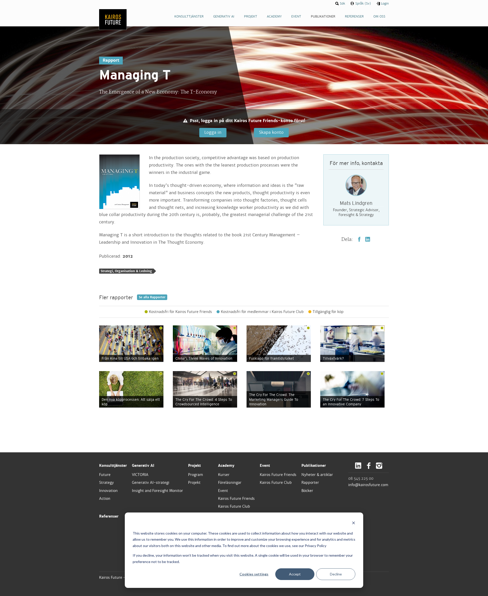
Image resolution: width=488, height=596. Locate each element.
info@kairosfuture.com (368, 485)
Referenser (108, 516)
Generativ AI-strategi (150, 482)
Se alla (152, 297)
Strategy (106, 482)
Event (223, 490)
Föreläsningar (229, 482)
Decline (336, 574)
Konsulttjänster (113, 465)
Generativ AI (143, 465)
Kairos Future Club (234, 506)
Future (105, 474)
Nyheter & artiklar (317, 474)
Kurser (224, 474)
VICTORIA (140, 474)
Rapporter (310, 482)
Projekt (194, 465)
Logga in (212, 132)
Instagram (379, 465)
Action (104, 498)
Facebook (359, 239)
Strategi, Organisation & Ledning (126, 271)
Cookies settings (253, 574)
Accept (295, 574)
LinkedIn (367, 239)
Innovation (108, 490)
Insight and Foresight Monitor (157, 490)
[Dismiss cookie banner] (353, 523)
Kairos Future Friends (236, 498)
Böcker (307, 490)
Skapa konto (271, 132)
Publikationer (313, 465)
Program (195, 474)
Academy (226, 465)
